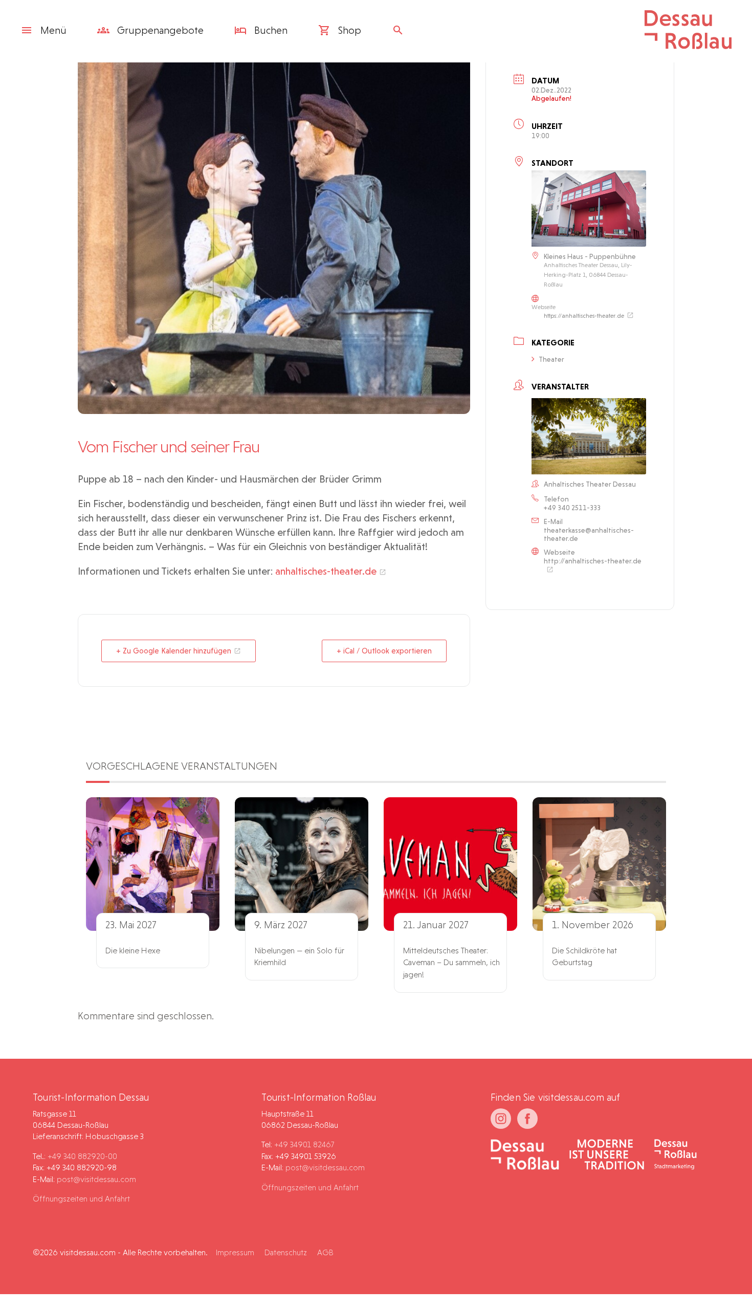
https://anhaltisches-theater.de (584, 315)
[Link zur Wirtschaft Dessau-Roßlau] (606, 1155)
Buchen (269, 30)
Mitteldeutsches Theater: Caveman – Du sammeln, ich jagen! (451, 963)
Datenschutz (285, 1252)
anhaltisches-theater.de (326, 571)
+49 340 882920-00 (82, 1156)
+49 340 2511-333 (572, 508)
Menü (53, 30)
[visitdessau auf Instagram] (501, 1118)
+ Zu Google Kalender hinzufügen (173, 651)
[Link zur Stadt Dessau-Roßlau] (525, 1155)
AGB (325, 1252)
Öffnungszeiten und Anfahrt (81, 1199)
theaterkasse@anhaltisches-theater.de (589, 534)
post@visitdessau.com (96, 1179)
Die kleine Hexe (132, 950)
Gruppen (159, 30)
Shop (348, 30)
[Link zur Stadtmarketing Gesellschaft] (675, 1155)
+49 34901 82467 (304, 1144)
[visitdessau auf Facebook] (527, 1118)
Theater (551, 359)
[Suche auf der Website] (400, 30)
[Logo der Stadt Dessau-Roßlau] (688, 45)
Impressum (235, 1252)
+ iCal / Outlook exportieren (384, 651)
